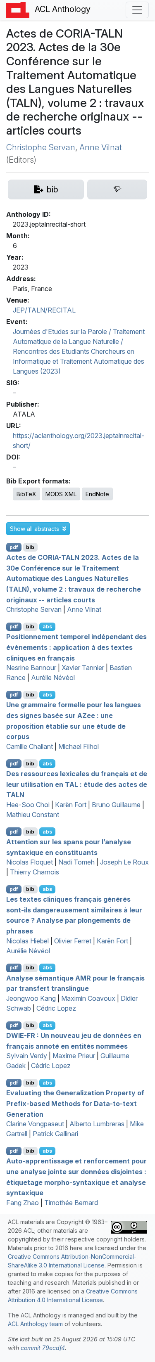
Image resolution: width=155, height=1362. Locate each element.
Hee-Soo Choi (28, 805)
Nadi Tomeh (76, 862)
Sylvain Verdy (26, 1056)
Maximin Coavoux (88, 998)
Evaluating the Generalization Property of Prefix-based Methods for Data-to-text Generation (75, 1103)
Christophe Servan (40, 147)
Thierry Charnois (34, 872)
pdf (14, 547)
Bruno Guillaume (116, 805)
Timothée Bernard (71, 1203)
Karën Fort (70, 805)
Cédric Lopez (56, 1008)
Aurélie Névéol (53, 677)
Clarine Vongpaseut (35, 1124)
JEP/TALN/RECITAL (44, 310)
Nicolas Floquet (29, 862)
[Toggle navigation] (137, 10)
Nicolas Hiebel (27, 941)
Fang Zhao (22, 1203)
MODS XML (60, 493)
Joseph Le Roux (124, 862)
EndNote (97, 493)
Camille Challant (29, 746)
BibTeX (26, 493)
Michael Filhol (78, 746)
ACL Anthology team (35, 1323)
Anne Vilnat (100, 147)
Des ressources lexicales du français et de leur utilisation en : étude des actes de (76, 784)
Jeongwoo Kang (31, 998)
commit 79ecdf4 (43, 1347)
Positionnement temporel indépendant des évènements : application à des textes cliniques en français (76, 647)
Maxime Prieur (73, 1056)
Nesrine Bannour (31, 667)
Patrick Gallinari (55, 1134)
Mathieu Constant (32, 814)
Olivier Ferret (72, 941)
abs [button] (47, 626)
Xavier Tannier (83, 667)
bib (30, 547)
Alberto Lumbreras (96, 1124)
